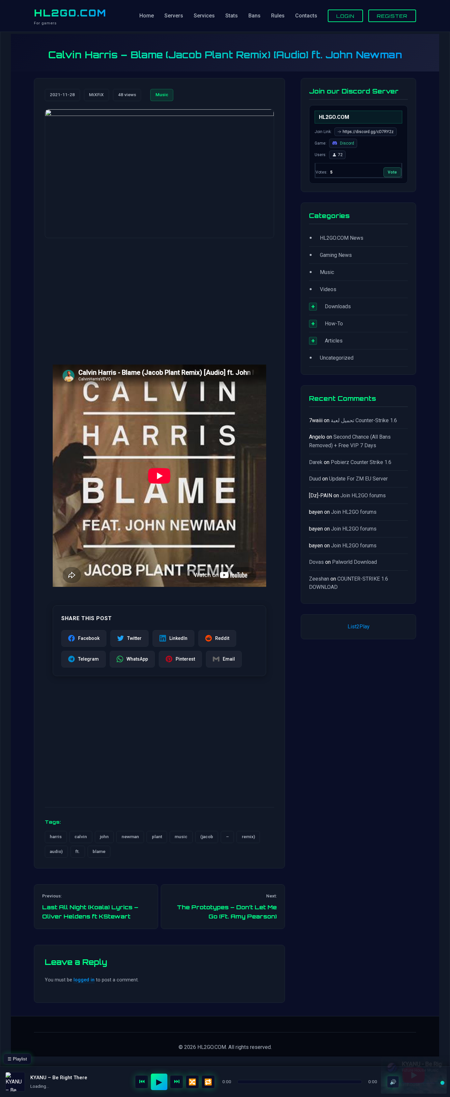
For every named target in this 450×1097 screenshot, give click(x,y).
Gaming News (336, 255)
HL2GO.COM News (341, 238)
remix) (248, 836)
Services (204, 16)
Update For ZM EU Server (358, 479)
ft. (77, 851)
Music (161, 94)
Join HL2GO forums (363, 495)
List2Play (359, 626)
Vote (392, 172)
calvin (80, 836)
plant (157, 836)
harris (56, 836)
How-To (334, 323)
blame (99, 851)
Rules (278, 16)
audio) (56, 851)
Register (392, 16)
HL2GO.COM (70, 13)
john (104, 836)
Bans (254, 16)
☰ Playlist (17, 1058)
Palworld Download (354, 562)
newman (130, 836)
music (181, 836)
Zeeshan (319, 579)
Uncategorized (336, 358)
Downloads (338, 306)
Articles (334, 341)
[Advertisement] (159, 295)
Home (146, 16)
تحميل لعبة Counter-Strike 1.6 (364, 420)
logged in (84, 980)
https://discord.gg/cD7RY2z (368, 131)
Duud (315, 479)
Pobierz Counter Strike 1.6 (361, 462)
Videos (328, 289)
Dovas (316, 562)
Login (345, 16)
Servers (173, 16)
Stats (231, 16)
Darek (316, 462)
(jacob (206, 836)
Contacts (306, 16)
